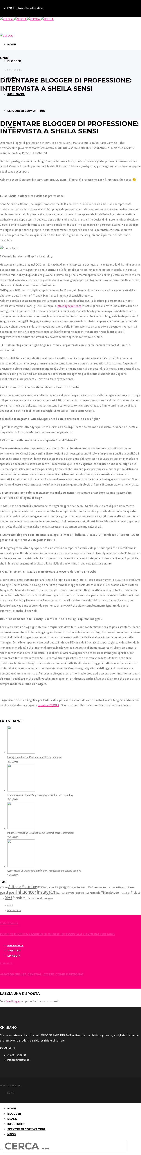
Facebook (15, 945)
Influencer (26, 892)
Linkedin (14, 955)
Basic (40, 887)
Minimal (106, 892)
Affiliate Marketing (22, 886)
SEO (8, 897)
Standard (19, 898)
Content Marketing (100, 887)
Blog (10, 905)
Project (135, 892)
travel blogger (47, 898)
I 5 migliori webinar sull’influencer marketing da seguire (34, 757)
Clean (89, 887)
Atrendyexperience (69, 306)
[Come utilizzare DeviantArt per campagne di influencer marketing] (21, 790)
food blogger (129, 887)
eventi (110, 887)
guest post (8, 892)
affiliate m (4, 887)
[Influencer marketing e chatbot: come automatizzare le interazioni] (21, 828)
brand (71, 887)
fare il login (13, 1001)
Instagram (47, 892)
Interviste (14, 910)
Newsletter (126, 893)
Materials (95, 892)
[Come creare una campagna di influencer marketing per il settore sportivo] (21, 866)
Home (10, 1093)
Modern (116, 892)
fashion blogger (118, 887)
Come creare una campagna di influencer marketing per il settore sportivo (44, 870)
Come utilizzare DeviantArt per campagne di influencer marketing (40, 795)
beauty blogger (49, 887)
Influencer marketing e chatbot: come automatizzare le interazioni (40, 832)
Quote (2, 898)
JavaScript (80, 892)
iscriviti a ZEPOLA (48, 705)
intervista (60, 893)
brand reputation (80, 887)
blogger (64, 887)
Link (87, 893)
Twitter (14, 950)
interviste (69, 892)
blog (57, 887)
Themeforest (34, 898)
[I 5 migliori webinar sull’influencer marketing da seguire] (21, 752)
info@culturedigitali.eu (18, 1059)
